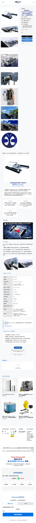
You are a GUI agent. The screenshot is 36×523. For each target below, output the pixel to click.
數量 (22, 32)
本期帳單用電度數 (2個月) (8, 507)
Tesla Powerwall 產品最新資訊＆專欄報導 (22, 431)
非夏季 (25, 503)
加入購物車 (27, 38)
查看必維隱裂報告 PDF (8, 326)
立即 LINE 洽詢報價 (18, 347)
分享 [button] (23, 43)
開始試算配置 (18, 514)
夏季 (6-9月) (10, 503)
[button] (3, 2)
